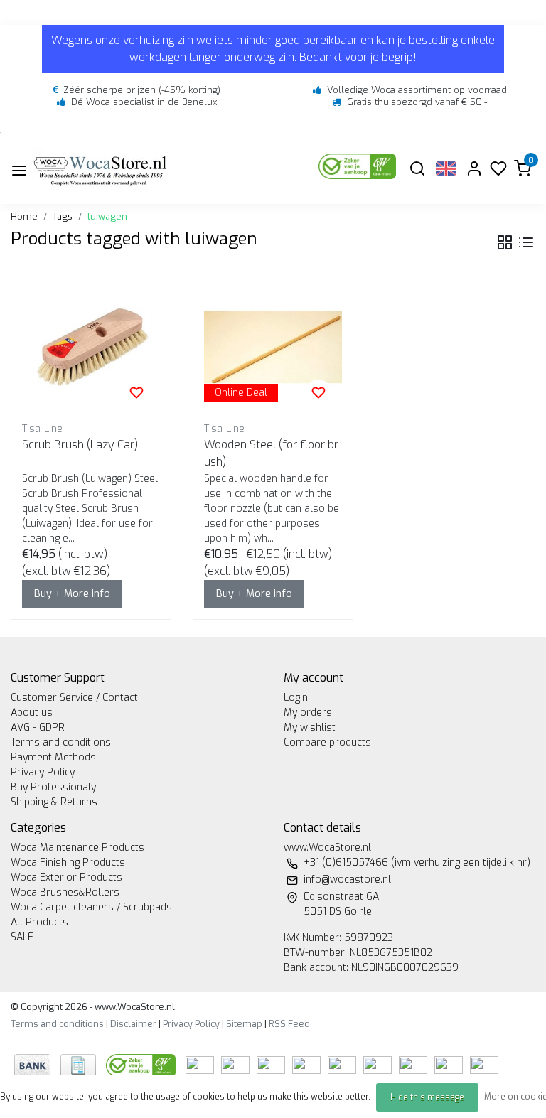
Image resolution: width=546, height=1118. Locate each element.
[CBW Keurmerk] (142, 1064)
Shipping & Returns (54, 802)
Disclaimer (133, 1024)
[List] (526, 242)
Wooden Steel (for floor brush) (271, 453)
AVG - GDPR (38, 727)
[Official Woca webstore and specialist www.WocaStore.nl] (100, 170)
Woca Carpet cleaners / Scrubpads (91, 907)
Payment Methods (53, 757)
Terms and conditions (61, 742)
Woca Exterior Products (66, 877)
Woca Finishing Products (68, 862)
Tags (63, 216)
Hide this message (427, 1097)
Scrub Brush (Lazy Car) (80, 444)
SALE (22, 937)
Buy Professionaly (53, 787)
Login (296, 697)
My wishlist (310, 727)
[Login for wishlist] (136, 392)
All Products (39, 922)
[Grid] (505, 242)
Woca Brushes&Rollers (65, 892)
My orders (308, 712)
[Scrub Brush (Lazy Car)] (91, 347)
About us (32, 712)
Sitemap (244, 1024)
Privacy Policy (43, 772)
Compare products (327, 742)
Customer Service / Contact (74, 697)
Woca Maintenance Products (77, 847)
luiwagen (107, 216)
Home (24, 216)
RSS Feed (289, 1024)
